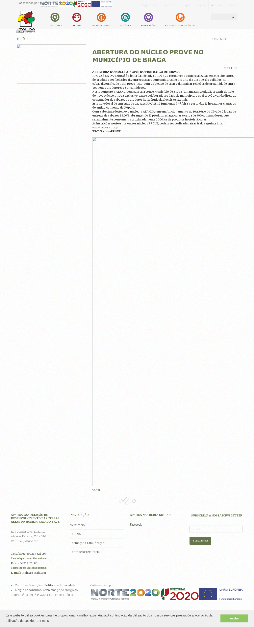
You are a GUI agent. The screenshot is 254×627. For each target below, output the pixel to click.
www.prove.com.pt (105, 127)
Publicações (148, 25)
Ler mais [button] (43, 620)
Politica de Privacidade (60, 585)
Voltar (96, 490)
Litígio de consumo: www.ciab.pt (37, 590)
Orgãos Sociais (150, 5)
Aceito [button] (234, 618)
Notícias (125, 25)
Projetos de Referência (180, 25)
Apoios (77, 25)
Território (55, 25)
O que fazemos (101, 25)
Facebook (220, 39)
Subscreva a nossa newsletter (216, 515)
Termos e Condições (29, 585)
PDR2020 (76, 534)
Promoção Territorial (85, 552)
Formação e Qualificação (87, 543)
